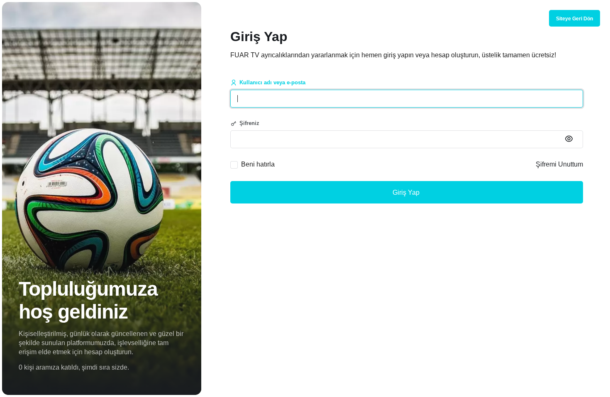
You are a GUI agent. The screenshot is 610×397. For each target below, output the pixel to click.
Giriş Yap (407, 192)
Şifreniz (249, 123)
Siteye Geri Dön (574, 19)
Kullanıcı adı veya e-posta (272, 82)
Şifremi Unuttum (559, 164)
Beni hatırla (258, 164)
